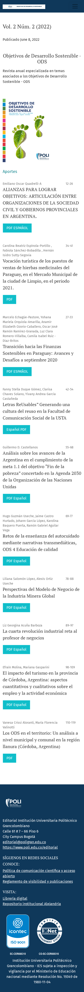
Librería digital (15, 898)
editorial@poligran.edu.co (24, 842)
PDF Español (16, 498)
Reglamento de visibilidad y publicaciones (38, 881)
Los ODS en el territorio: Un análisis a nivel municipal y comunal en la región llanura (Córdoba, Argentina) (41, 739)
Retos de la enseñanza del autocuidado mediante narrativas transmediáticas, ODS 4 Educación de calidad (41, 542)
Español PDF (16, 429)
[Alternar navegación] (75, 6)
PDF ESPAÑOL (17, 228)
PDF (9, 299)
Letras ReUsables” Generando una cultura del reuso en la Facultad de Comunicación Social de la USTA (36, 411)
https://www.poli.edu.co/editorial (30, 847)
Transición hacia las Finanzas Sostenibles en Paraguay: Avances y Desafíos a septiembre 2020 (38, 353)
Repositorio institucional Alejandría (32, 904)
